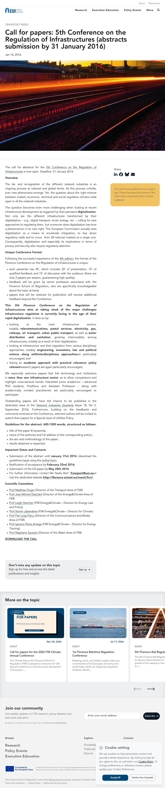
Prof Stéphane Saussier (23, 532)
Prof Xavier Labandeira (23, 511)
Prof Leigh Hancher (21, 503)
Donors (88, 753)
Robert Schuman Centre (60, 780)
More (149, 10)
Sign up (83, 570)
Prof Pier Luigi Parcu (21, 515)
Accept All (115, 778)
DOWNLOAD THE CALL (21, 539)
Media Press (154, 4)
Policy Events (132, 10)
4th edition (66, 258)
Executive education (105, 10)
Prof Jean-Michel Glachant (25, 494)
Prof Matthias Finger (21, 490)
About (142, 4)
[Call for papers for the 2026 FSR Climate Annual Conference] (35, 623)
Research (81, 10)
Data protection (61, 723)
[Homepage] (14, 10)
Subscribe (150, 716)
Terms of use (48, 723)
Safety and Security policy (55, 783)
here (25, 460)
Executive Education (22, 756)
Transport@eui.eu (82, 473)
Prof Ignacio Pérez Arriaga (25, 524)
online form (49, 460)
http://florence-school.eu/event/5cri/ (68, 477)
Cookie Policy (34, 783)
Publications (91, 749)
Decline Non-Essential (142, 778)
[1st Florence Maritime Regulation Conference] (98, 623)
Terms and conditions (15, 783)
